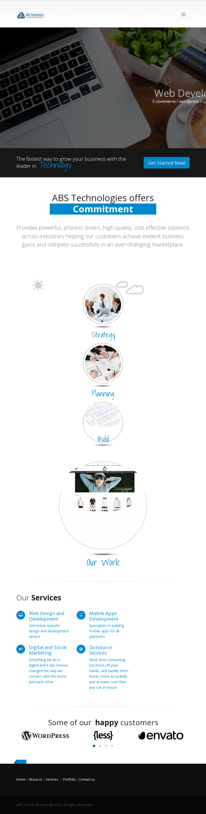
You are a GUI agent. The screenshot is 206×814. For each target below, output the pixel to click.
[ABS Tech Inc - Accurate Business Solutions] (30, 14)
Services (51, 779)
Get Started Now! (166, 163)
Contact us (87, 779)
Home (20, 779)
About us (35, 779)
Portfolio (69, 779)
